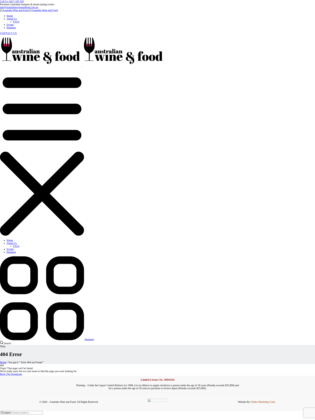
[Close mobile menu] (42, 234)
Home (3, 362)
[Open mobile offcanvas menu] (42, 150)
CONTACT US (8, 33)
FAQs (16, 21)
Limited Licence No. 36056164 (157, 379)
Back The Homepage (11, 374)
